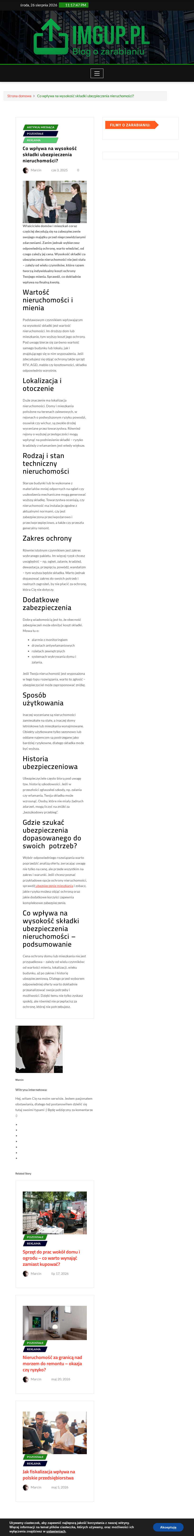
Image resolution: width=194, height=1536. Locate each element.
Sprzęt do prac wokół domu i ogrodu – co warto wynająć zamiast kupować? (51, 1257)
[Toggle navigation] (97, 73)
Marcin (36, 170)
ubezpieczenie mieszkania (54, 886)
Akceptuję (168, 1527)
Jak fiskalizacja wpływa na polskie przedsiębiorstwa (49, 1474)
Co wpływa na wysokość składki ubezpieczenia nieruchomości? (85, 96)
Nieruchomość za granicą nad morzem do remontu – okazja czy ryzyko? (52, 1363)
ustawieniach (56, 1531)
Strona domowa (19, 96)
